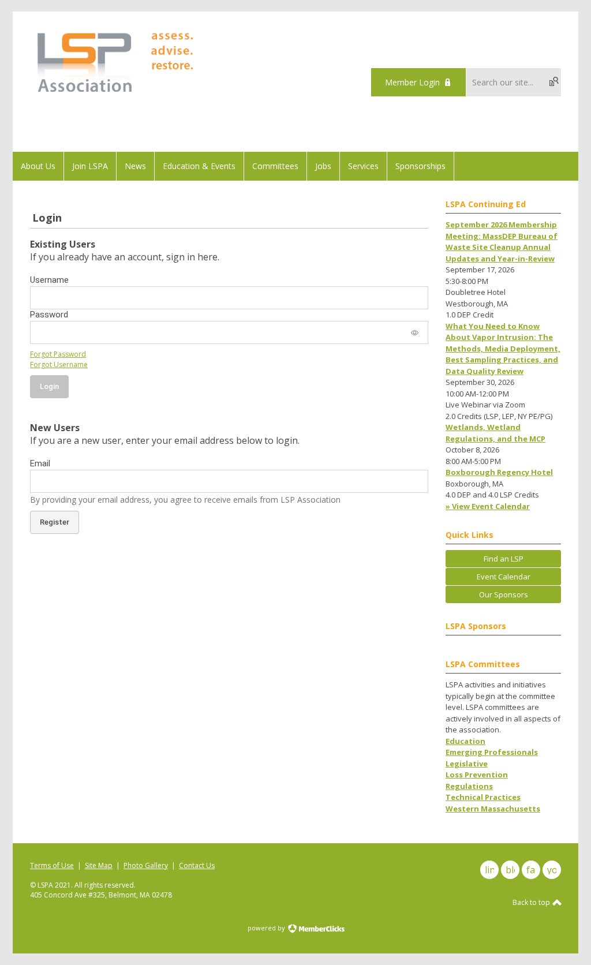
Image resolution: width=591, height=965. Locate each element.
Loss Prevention (477, 774)
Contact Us (197, 865)
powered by (267, 927)
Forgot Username (59, 364)
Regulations (469, 786)
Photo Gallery (146, 865)
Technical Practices (483, 797)
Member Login (412, 82)
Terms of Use (52, 865)
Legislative (467, 763)
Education (465, 741)
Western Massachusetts (493, 808)
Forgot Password (58, 354)
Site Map (99, 865)
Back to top (532, 902)
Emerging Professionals (492, 752)
